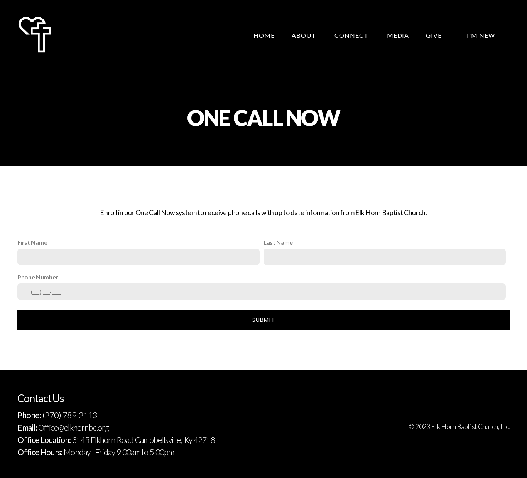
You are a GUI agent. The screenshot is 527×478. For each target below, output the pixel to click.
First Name (32, 242)
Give (434, 35)
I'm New (481, 35)
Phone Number (37, 277)
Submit (263, 319)
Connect (352, 35)
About (305, 35)
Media (398, 35)
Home (264, 35)
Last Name (278, 242)
